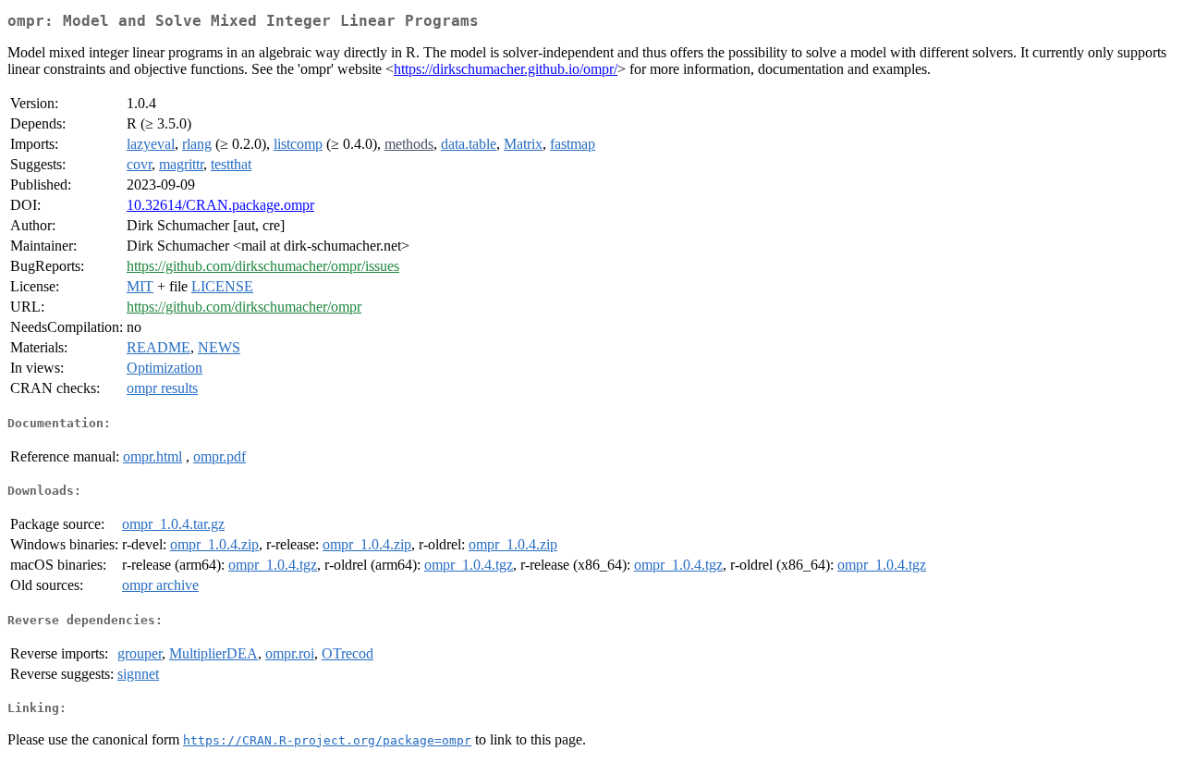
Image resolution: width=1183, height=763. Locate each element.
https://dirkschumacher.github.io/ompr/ (505, 69)
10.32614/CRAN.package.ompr (220, 205)
